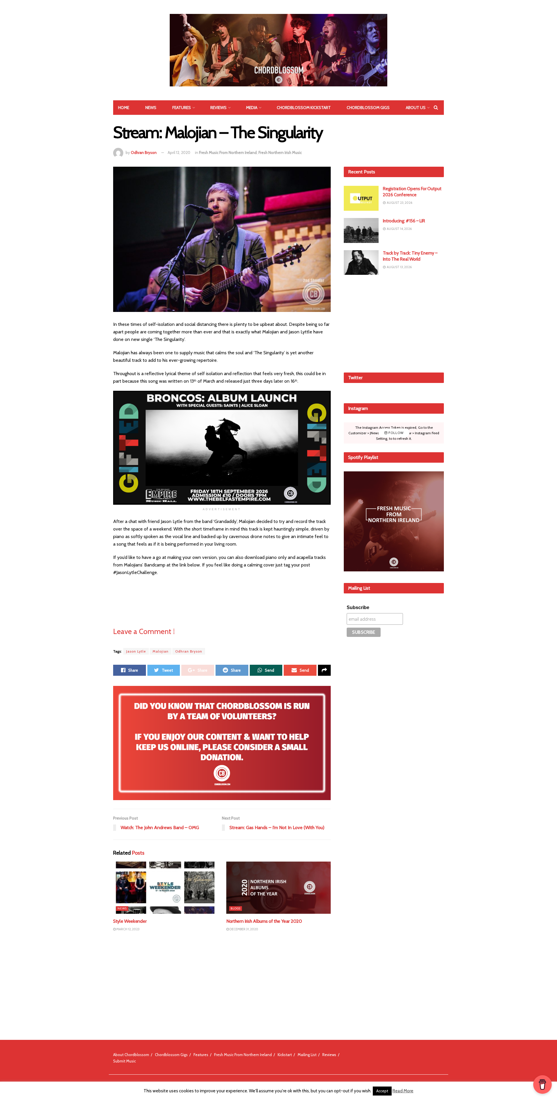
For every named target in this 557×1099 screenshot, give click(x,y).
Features (181, 107)
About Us (416, 107)
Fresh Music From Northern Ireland (228, 152)
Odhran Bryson (144, 152)
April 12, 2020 (179, 152)
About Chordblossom (131, 1054)
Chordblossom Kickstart (304, 107)
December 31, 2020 (243, 929)
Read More (403, 1090)
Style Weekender (130, 921)
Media (251, 107)
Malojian (161, 651)
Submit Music (124, 1061)
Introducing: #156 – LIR (404, 221)
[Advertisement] (393, 322)
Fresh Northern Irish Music (280, 152)
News (150, 107)
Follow (396, 433)
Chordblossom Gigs (368, 107)
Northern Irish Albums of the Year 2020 (264, 921)
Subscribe (358, 607)
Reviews (218, 107)
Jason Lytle (136, 651)
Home (123, 107)
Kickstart (285, 1054)
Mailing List (307, 1054)
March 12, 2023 (128, 929)
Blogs (235, 908)
